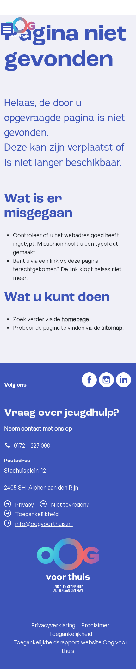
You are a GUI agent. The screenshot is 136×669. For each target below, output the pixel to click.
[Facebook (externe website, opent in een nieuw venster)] (89, 380)
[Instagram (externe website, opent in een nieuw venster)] (106, 380)
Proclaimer (95, 625)
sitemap (112, 327)
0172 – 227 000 (32, 445)
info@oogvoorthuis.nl (44, 523)
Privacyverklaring (53, 625)
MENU (7, 29)
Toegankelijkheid (70, 633)
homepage (75, 319)
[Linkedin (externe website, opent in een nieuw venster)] (123, 380)
